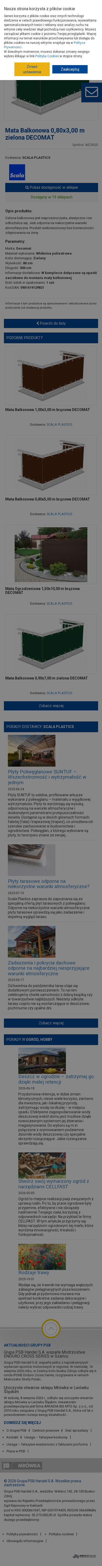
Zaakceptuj (70, 69)
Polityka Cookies (47, 56)
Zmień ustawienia (32, 69)
